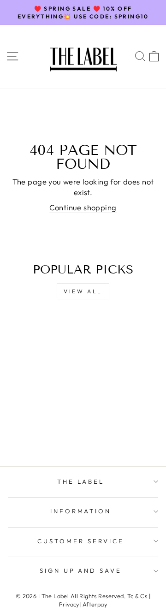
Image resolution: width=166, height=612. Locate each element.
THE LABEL (81, 481)
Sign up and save (81, 570)
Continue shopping (82, 207)
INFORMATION (81, 511)
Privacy (69, 604)
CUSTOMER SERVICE (80, 541)
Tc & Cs (137, 596)
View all (83, 291)
